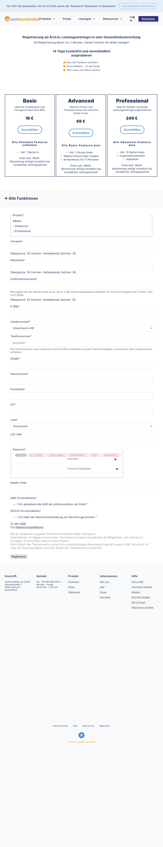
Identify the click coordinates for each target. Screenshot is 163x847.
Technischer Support (141, 587)
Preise (71, 587)
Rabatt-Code (18, 482)
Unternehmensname (24, 279)
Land (14, 419)
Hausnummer (19, 373)
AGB (23, 523)
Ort (13, 404)
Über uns (104, 581)
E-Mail (15, 306)
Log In (132, 18)
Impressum (104, 725)
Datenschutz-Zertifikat (142, 607)
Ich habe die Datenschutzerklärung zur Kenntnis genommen (58, 517)
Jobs (102, 587)
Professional (23, 231)
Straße (15, 358)
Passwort (73, 458)
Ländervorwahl (20, 321)
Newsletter (105, 597)
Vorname (16, 241)
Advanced (21, 226)
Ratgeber (135, 592)
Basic (18, 221)
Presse (103, 592)
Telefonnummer (21, 336)
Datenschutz (88, 725)
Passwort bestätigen (79, 468)
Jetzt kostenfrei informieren (138, 6)
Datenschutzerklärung (29, 527)
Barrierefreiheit (60, 725)
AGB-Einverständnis (23, 498)
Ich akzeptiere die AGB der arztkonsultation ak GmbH (53, 504)
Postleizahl (17, 389)
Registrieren (148, 18)
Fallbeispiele (74, 592)
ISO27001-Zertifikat (140, 597)
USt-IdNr (16, 434)
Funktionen (73, 581)
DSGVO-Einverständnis (25, 511)
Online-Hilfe (137, 581)
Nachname (17, 260)
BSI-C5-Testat (138, 602)
